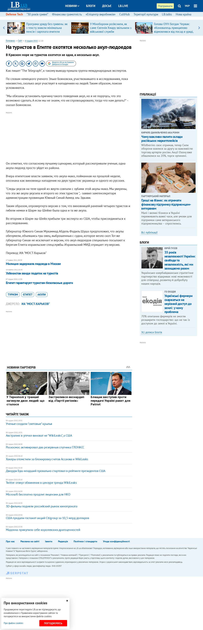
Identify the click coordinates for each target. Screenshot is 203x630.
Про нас (10, 541)
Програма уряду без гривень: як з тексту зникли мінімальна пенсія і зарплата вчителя (47, 27)
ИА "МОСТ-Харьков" (36, 304)
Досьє (106, 6)
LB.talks (167, 14)
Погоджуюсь (53, 623)
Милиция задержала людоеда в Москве (33, 264)
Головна (10, 40)
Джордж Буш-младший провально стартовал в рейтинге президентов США (55, 471)
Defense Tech (14, 14)
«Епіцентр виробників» (100, 14)
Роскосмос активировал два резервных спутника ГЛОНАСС (45, 447)
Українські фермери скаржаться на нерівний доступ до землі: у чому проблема (178, 304)
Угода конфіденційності (116, 541)
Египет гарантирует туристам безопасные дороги (39, 283)
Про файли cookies (13, 623)
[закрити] (67, 601)
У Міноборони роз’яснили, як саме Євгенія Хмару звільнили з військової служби (110, 27)
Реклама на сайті (29, 541)
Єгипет (28, 294)
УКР (187, 6)
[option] (38, 28)
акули (41, 294)
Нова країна (183, 14)
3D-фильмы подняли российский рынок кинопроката (41, 506)
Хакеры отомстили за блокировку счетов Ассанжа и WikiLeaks (47, 459)
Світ (20, 40)
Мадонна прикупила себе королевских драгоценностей (43, 530)
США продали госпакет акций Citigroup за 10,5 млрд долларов (47, 518)
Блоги (90, 6)
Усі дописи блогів (151, 332)
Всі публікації (149, 232)
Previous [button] (4, 28)
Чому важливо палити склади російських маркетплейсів (161, 139)
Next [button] (199, 28)
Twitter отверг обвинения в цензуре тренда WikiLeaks (41, 483)
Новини (71, 6)
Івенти (48, 541)
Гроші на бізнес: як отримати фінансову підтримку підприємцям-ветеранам (166, 204)
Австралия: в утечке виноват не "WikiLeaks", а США (39, 435)
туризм (13, 294)
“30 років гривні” (37, 14)
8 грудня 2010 (31, 41)
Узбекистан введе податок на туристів (32, 273)
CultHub (124, 14)
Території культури (146, 14)
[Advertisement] (69, 137)
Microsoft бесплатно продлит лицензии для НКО (38, 494)
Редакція (63, 541)
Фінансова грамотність (67, 14)
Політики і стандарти (85, 541)
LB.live (123, 6)
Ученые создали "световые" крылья (29, 424)
